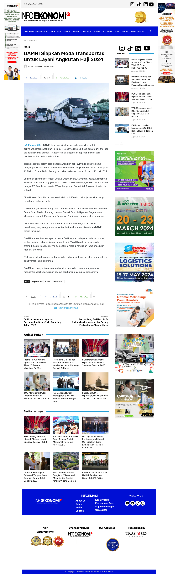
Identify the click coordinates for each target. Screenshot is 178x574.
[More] (94, 295)
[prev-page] (117, 143)
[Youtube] (86, 541)
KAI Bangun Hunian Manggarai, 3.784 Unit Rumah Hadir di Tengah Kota (64, 397)
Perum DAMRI (58, 282)
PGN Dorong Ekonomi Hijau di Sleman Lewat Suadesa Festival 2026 (93, 362)
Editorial (80, 510)
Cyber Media (79, 505)
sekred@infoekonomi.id (66, 307)
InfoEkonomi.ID (32, 145)
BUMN (34, 40)
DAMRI (47, 282)
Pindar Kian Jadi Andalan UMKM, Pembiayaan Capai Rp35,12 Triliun (94, 475)
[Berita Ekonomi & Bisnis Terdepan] (45, 17)
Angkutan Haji (37, 282)
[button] (151, 31)
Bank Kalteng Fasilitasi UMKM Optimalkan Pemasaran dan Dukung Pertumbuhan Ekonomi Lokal (90, 322)
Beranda (27, 40)
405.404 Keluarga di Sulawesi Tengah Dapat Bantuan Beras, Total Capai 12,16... (36, 476)
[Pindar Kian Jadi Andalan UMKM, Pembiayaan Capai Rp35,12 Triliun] (95, 461)
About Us (81, 500)
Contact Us (101, 509)
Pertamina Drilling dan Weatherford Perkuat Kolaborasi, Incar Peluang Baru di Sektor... (66, 363)
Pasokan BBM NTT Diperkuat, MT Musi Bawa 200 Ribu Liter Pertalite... (95, 396)
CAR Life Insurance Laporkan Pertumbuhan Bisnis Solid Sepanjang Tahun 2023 (42, 322)
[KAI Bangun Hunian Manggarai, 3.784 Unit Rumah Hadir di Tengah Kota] (66, 381)
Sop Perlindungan (104, 506)
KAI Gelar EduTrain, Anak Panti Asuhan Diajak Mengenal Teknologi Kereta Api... (65, 440)
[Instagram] (79, 541)
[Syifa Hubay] (26, 66)
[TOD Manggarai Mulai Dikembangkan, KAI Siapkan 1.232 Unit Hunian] (37, 381)
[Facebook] (71, 541)
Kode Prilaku (102, 499)
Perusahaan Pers (104, 503)
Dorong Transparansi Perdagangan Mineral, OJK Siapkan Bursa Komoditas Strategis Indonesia (93, 442)
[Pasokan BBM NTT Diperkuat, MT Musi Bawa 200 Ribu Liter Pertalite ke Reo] (95, 381)
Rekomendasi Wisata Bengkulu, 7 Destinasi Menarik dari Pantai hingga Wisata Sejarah (64, 476)
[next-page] (121, 143)
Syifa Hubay (36, 66)
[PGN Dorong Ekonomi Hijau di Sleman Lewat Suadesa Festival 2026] (95, 348)
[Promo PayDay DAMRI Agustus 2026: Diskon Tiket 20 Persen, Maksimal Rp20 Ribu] (37, 348)
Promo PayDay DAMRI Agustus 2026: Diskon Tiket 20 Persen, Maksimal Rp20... (35, 363)
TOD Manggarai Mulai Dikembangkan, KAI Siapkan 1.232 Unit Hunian (37, 396)
